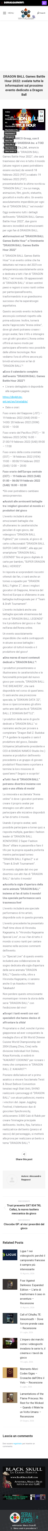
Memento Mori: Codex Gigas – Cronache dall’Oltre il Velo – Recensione (32, 1375)
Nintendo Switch (11, 119)
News (7, 115)
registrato (17, 1443)
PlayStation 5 (10, 133)
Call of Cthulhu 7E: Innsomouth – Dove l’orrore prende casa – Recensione (31, 1321)
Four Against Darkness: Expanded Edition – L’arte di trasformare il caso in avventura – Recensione (32, 1292)
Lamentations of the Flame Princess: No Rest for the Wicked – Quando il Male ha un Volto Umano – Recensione (32, 1405)
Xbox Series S (10, 148)
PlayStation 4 (10, 126)
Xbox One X (9, 144)
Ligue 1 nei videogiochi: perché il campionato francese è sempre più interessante (32, 1260)
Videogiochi (9, 137)
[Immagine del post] (10, 1255)
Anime (7, 112)
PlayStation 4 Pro (11, 130)
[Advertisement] (24, 46)
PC (6, 123)
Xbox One (9, 141)
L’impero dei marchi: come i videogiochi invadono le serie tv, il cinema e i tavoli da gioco (32, 1348)
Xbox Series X (10, 151)
